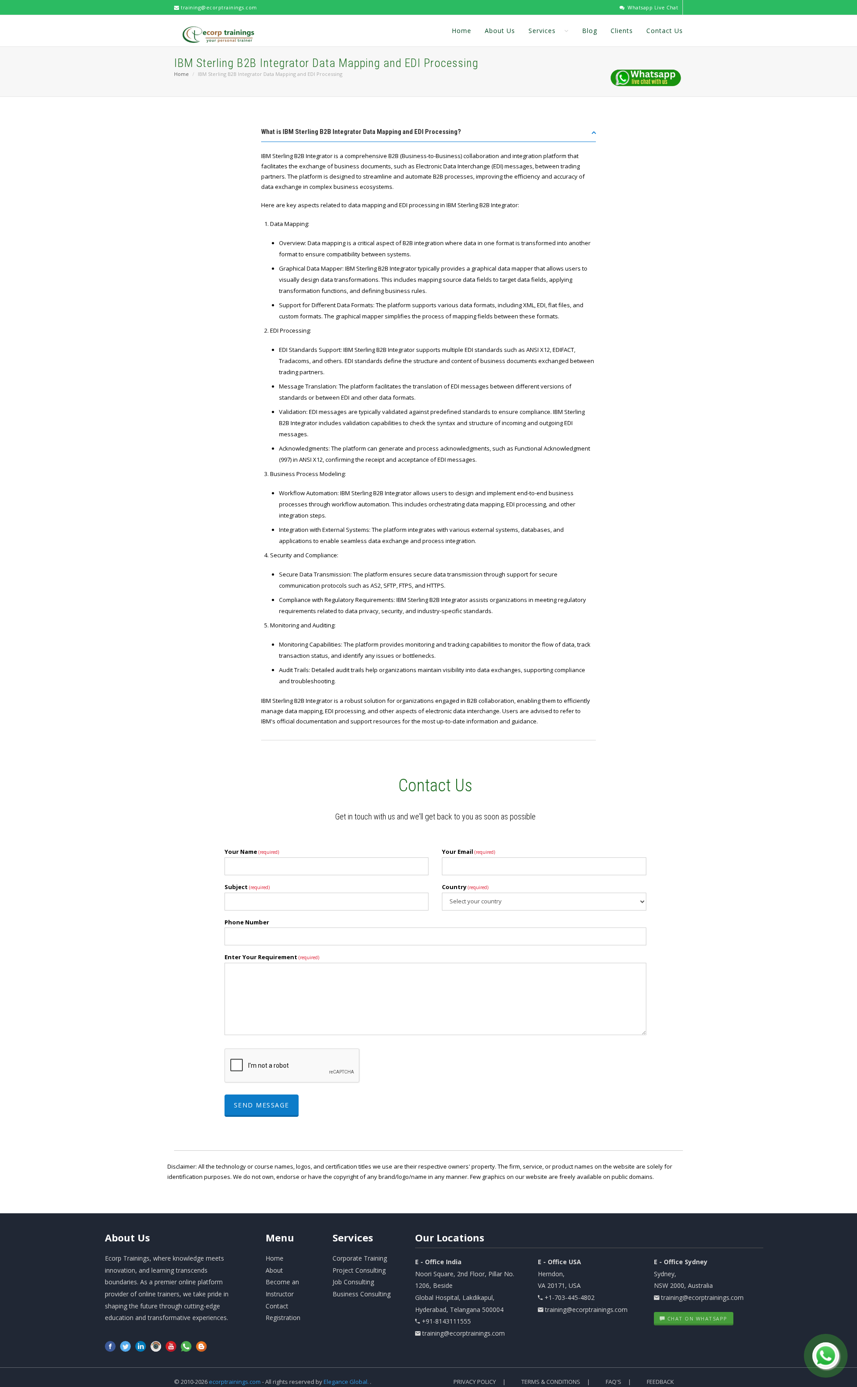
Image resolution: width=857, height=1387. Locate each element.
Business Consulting (362, 1294)
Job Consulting (353, 1282)
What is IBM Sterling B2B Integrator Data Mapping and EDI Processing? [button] (361, 132)
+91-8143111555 (446, 1321)
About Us (500, 30)
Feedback (660, 1382)
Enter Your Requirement (272, 957)
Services (543, 30)
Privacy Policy (474, 1382)
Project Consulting (359, 1270)
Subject (247, 887)
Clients (622, 30)
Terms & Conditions (550, 1382)
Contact (277, 1306)
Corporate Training (360, 1258)
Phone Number (247, 922)
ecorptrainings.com (235, 1382)
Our (449, 1237)
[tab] (428, 134)
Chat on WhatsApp (696, 1318)
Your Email (468, 852)
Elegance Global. (346, 1382)
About (127, 1237)
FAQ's (613, 1382)
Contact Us (664, 30)
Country (465, 887)
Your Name (252, 852)
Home (461, 30)
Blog (589, 30)
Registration (283, 1317)
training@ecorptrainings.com (218, 7)
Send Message (261, 1105)
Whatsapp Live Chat (652, 7)
